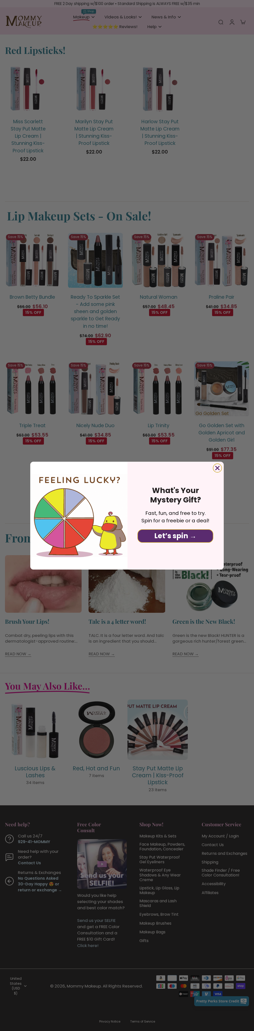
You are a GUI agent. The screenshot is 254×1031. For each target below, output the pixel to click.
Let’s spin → (175, 536)
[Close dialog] (217, 468)
